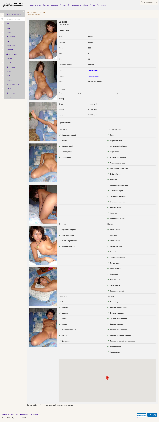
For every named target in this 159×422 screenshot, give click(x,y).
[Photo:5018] (43, 286)
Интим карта (101, 5)
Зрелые (46, 5)
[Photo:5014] (43, 121)
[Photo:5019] (43, 327)
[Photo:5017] (43, 245)
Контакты (34, 414)
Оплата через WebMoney (19, 414)
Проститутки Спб (35, 5)
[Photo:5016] (43, 204)
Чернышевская (93, 76)
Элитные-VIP (64, 5)
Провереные (76, 5)
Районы (85, 5)
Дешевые (54, 5)
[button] (107, 378)
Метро (92, 5)
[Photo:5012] (43, 39)
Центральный (93, 70)
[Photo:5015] (43, 162)
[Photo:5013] (43, 80)
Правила (5, 414)
